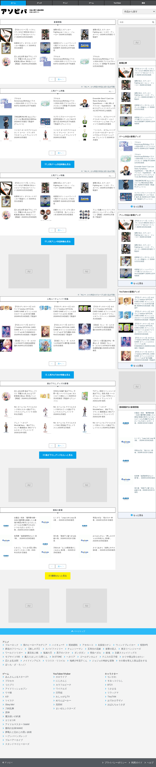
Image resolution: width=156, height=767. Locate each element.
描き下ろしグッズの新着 (57, 383)
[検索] (153, 22)
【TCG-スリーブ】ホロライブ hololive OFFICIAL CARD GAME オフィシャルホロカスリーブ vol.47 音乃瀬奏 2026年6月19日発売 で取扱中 (64, 330)
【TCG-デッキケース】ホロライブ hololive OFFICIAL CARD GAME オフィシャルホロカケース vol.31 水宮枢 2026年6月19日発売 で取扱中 (64, 311)
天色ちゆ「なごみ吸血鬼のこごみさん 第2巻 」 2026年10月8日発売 (64, 550)
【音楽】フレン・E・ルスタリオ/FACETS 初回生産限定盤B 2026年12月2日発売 (25, 343)
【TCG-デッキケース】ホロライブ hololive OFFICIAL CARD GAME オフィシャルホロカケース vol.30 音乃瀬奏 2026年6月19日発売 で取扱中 (25, 311)
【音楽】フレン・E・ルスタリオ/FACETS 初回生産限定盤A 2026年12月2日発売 (103, 327)
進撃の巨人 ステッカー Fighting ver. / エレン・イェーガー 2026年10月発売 (64, 32)
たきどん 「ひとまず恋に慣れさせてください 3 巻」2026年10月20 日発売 (25, 550)
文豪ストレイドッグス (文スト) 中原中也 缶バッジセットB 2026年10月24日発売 (64, 212)
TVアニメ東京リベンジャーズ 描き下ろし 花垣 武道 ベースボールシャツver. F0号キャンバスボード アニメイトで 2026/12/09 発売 (104, 396)
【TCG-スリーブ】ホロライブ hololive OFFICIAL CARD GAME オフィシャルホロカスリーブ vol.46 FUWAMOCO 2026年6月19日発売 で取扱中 (25, 330)
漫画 (143, 3)
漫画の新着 (58, 510)
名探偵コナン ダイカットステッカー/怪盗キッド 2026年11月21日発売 (25, 45)
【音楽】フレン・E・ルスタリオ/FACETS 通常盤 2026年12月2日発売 (64, 343)
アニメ (65, 3)
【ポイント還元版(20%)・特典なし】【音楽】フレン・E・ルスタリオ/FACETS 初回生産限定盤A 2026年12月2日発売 (104, 345)
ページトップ (79, 631)
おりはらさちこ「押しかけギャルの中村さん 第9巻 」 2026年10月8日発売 (104, 538)
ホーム (13, 3)
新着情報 (58, 22)
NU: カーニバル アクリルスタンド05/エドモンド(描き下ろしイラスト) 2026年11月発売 (104, 425)
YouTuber (117, 3)
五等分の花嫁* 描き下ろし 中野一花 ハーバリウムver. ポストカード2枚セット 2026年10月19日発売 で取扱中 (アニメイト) (64, 396)
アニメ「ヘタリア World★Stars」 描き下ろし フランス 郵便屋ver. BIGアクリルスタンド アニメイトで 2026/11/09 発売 (104, 412)
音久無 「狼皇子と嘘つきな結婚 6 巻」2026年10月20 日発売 (64, 538)
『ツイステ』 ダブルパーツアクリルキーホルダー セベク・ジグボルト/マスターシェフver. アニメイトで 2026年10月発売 (104, 135)
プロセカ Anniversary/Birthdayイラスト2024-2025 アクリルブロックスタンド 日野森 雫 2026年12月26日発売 (104, 61)
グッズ (39, 3)
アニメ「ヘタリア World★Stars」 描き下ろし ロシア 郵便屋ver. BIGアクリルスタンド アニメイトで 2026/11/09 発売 (25, 427)
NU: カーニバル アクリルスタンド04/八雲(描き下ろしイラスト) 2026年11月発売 (64, 425)
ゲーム (91, 3)
